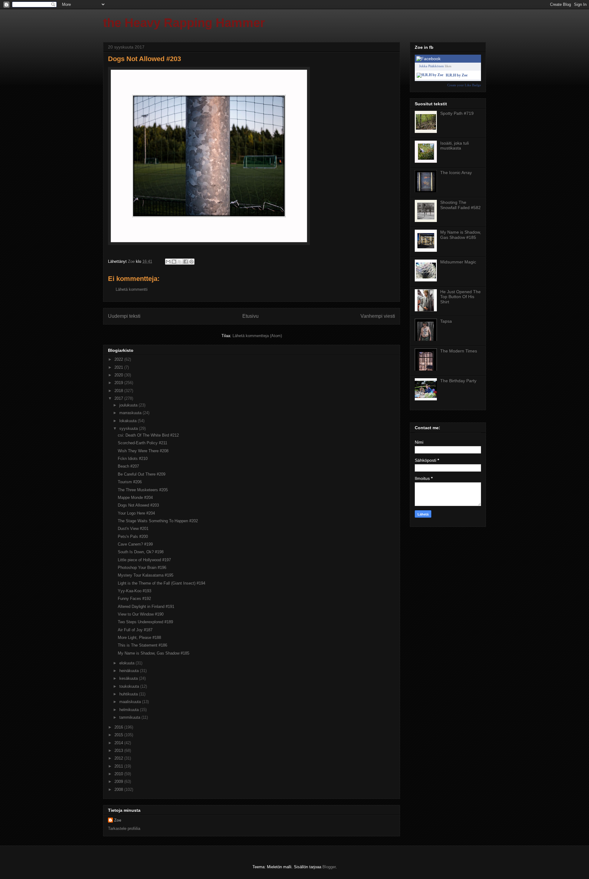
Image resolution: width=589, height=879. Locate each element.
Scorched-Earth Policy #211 (142, 443)
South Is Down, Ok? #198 (141, 552)
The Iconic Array (456, 172)
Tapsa (446, 321)
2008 (119, 789)
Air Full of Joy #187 (135, 630)
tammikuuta (130, 717)
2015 (119, 735)
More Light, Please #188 (139, 637)
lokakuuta (128, 420)
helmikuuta (129, 709)
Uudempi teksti (124, 316)
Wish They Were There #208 (143, 451)
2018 (119, 390)
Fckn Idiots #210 (133, 458)
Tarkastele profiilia (124, 828)
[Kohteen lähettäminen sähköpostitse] (168, 262)
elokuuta (127, 663)
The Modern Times (458, 350)
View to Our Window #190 (141, 614)
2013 (119, 750)
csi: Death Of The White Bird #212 (148, 435)
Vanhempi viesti (377, 316)
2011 (119, 766)
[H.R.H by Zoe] (430, 75)
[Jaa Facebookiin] (186, 262)
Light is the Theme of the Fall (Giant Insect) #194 (161, 583)
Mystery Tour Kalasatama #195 (145, 575)
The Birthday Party (458, 380)
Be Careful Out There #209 (141, 474)
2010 (119, 774)
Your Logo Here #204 (136, 513)
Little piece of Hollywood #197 (144, 560)
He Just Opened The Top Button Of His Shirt (460, 297)
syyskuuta (129, 428)
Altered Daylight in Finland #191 (146, 606)
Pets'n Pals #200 (133, 536)
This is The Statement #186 (142, 645)
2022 (119, 359)
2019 (119, 382)
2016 (119, 727)
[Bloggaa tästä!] (174, 262)
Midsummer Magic (458, 261)
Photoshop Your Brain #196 (142, 567)
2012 (119, 758)
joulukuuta (129, 405)
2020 (119, 375)
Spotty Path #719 (457, 113)
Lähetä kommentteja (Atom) (257, 335)
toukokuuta (129, 686)
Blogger (329, 867)
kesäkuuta (129, 678)
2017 (119, 398)
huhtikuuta (129, 694)
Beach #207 (128, 466)
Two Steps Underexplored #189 (145, 622)
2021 (119, 367)
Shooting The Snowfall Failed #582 (460, 205)
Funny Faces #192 (134, 598)
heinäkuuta (129, 670)
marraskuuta (131, 412)
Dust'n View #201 (133, 528)
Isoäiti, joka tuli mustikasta (454, 146)
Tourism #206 (130, 482)
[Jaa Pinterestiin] (191, 262)
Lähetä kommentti (132, 289)
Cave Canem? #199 (135, 544)
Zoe (117, 820)
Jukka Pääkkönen (431, 66)
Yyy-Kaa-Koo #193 (134, 591)
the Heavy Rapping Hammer (184, 22)
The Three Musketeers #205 (143, 490)
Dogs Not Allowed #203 (138, 505)
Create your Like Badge (464, 85)
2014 (119, 743)
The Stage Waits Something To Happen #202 (158, 521)
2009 (119, 781)
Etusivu (250, 316)
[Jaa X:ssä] (180, 262)
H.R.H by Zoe (457, 75)
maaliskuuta (130, 701)
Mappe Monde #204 (135, 497)
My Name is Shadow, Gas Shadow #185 (153, 653)
